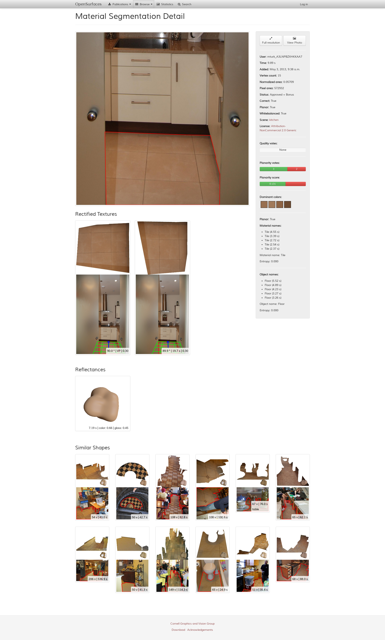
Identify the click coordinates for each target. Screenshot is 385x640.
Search (186, 4)
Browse (144, 4)
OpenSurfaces (88, 4)
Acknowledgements (200, 630)
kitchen (274, 120)
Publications (120, 4)
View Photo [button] (294, 42)
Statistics (166, 4)
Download (178, 630)
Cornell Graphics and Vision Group (192, 623)
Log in (304, 4)
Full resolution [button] (271, 42)
